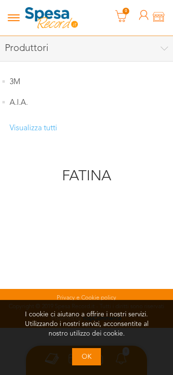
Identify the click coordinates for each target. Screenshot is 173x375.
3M (15, 82)
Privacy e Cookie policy (86, 298)
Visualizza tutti (33, 128)
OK (87, 356)
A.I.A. (19, 103)
